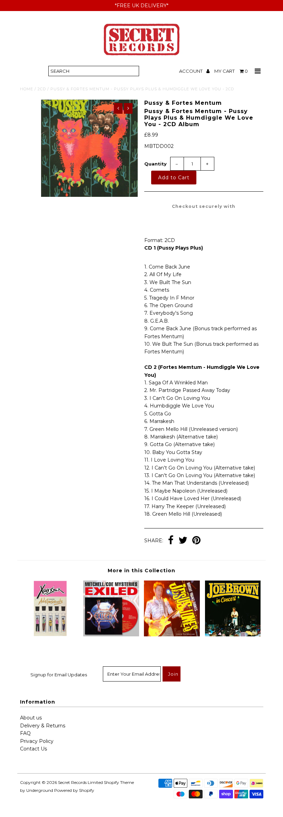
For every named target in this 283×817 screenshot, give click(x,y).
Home (26, 89)
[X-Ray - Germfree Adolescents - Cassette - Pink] (50, 635)
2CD (42, 89)
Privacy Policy (36, 741)
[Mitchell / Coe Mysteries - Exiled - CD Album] (111, 635)
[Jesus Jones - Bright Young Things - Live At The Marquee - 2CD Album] (172, 635)
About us (31, 718)
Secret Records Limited (80, 782)
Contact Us (33, 749)
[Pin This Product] (196, 540)
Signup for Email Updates (58, 674)
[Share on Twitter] (182, 540)
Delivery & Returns (42, 726)
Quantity (155, 164)
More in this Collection (141, 570)
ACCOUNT (191, 71)
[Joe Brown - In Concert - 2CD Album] (233, 635)
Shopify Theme (119, 782)
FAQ (25, 733)
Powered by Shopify (74, 790)
